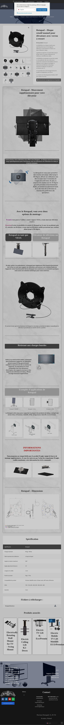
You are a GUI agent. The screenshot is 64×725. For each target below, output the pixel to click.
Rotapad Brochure (9, 606)
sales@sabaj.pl (30, 1)
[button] (29, 28)
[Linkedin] (6, 699)
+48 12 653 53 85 (19, 1)
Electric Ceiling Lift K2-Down (25, 645)
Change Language (41, 9)
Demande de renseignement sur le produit (49, 80)
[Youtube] (9, 699)
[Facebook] (2, 699)
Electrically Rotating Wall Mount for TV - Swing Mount (12, 641)
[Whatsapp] (13, 699)
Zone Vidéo (39, 1)
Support (46, 1)
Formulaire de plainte (8, 703)
